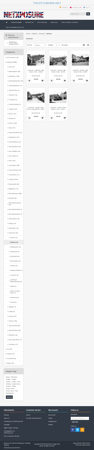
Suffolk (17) (12, 307)
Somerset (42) (13, 233)
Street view (10, 391)
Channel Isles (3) (14, 90)
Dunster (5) (14, 242)
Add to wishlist (42, 81)
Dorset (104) (13, 123)
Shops (14, 386)
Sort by (29, 45)
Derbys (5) (12, 118)
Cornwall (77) (13, 100)
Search (28, 415)
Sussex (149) (13, 321)
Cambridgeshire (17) (15, 85)
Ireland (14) (11, 354)
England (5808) (12, 62)
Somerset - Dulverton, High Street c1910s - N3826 (36, 71)
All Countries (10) (12, 57)
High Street (16, 384)
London (8, 386)
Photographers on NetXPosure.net (9, 432)
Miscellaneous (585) (15, 193)
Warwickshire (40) (14, 330)
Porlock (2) (14, 266)
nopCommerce (15, 448)
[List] (88, 45)
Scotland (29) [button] (42, 22)
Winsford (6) (14, 297)
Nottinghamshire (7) (15, 214)
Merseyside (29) (14, 184)
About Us (6, 418)
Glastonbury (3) (15, 261)
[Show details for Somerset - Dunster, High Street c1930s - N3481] (80, 60)
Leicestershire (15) (15, 170)
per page (65, 45)
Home (28, 33)
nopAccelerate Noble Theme (81, 443)
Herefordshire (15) (15, 142)
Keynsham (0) (14, 256)
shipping (6, 445)
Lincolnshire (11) (14, 175)
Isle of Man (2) (13, 156)
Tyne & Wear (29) (14, 325)
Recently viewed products (33, 418)
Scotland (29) (11, 358)
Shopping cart (52, 421)
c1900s (13, 379)
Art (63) (9, 349)
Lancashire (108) (14, 165)
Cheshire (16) (13, 95)
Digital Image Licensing (69, 22)
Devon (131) (12, 114)
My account (51, 415)
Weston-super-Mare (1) (15, 292)
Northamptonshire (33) (15, 204)
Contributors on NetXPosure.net (13, 421)
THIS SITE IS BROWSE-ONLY (47, 3)
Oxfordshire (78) (14, 219)
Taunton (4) (14, 275)
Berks (8, 377)
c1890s (8, 379)
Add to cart (29, 81)
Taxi (16, 391)
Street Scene (10, 388)
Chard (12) (13, 237)
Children (9, 384)
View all (9, 397)
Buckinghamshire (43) (16, 81)
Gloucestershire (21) (15, 132)
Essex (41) (12, 128)
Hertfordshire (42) (15, 146)
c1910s (8, 381)
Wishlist (50, 424)
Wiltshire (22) (13, 335)
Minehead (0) (14, 251)
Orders (50, 418)
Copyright (7, 424)
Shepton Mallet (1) (16, 270)
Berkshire (14, 377)
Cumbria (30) (13, 109)
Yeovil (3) (13, 302)
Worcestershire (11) (15, 340)
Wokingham (10, 393)
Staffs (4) (12, 311)
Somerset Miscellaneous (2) (16, 280)
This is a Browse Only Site (15, 27)
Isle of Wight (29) (14, 151)
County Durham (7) (15, 104)
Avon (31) (12, 67)
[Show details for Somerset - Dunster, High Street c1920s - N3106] (58, 60)
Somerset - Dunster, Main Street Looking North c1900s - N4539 (36, 109)
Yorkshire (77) (13, 344)
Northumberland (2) (15, 209)
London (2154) (13, 179)
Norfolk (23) (13, 198)
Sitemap (6, 415)
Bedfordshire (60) (14, 71)
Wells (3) (13, 286)
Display (50, 45)
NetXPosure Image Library (13, 43)
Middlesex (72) (13, 189)
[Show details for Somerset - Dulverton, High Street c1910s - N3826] (36, 60)
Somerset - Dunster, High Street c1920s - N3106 (58, 71)
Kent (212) (12, 160)
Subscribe (75, 422)
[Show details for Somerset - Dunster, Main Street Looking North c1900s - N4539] (36, 97)
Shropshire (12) (14, 228)
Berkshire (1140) (14, 76)
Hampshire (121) (14, 137)
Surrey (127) (12, 316)
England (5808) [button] (16, 22)
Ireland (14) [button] (29, 22)
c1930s (13, 381)
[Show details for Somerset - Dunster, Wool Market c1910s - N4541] (58, 97)
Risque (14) (12, 223)
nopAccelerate (86, 445)
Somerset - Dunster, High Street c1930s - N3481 (80, 71)
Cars (18, 381)
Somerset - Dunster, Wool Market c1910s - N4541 (58, 108)
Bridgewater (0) (15, 247)
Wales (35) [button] (54, 22)
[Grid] (84, 45)
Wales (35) (10, 363)
